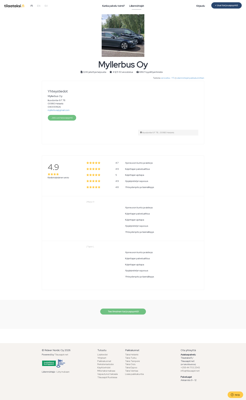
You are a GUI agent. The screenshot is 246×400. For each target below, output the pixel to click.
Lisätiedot (102, 354)
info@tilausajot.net (190, 370)
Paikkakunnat (104, 361)
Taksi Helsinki (131, 354)
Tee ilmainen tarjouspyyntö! (123, 311)
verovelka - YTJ (168, 78)
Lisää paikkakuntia (134, 374)
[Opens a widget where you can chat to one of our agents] (235, 395)
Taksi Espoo (131, 367)
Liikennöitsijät (136, 5)
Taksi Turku (131, 357)
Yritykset (101, 357)
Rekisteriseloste (105, 364)
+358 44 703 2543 (190, 367)
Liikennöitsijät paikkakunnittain (190, 78)
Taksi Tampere (132, 361)
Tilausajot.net (61, 354)
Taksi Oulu (130, 364)
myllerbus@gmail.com (58, 110)
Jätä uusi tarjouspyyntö (62, 117)
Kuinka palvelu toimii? (113, 5)
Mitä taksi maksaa (106, 370)
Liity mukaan (63, 371)
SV (46, 5)
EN (38, 5)
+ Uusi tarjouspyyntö (226, 5)
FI (32, 5)
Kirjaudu (200, 5)
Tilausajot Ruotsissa (107, 377)
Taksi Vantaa (131, 370)
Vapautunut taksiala (107, 374)
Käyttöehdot (103, 367)
